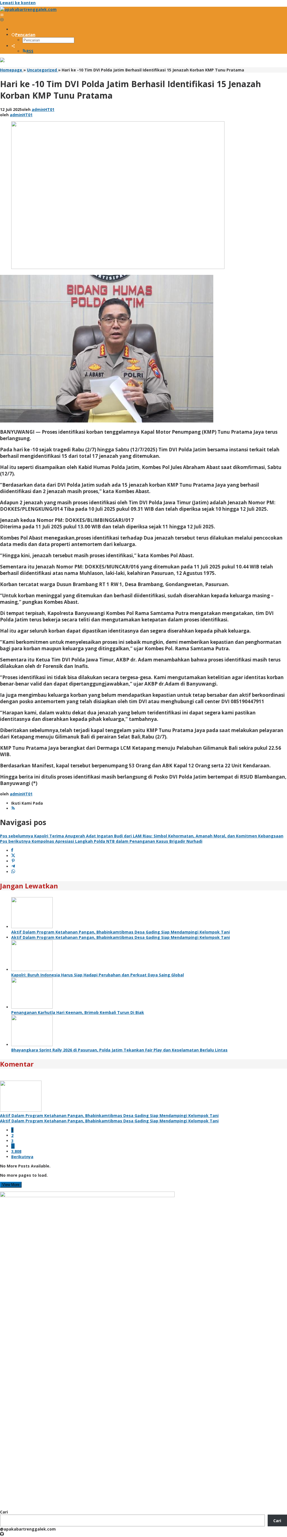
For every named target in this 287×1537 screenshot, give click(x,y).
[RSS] (13, 808)
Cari (4, 1512)
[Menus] (2, 14)
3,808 (16, 1151)
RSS (29, 51)
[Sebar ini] (12, 850)
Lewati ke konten (18, 2)
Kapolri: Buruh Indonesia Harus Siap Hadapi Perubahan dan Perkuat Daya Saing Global (97, 975)
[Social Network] (13, 45)
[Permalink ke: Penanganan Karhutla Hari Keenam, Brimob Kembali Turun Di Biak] (32, 1007)
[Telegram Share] (13, 866)
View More (10, 1185)
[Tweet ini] (13, 855)
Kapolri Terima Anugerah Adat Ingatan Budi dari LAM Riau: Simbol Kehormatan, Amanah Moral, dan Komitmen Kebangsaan (141, 836)
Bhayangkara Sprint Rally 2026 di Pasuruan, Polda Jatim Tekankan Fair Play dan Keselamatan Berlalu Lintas (119, 1050)
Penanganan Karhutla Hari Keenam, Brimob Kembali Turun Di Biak (77, 1012)
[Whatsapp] (13, 871)
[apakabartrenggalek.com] (28, 9)
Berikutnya (22, 1156)
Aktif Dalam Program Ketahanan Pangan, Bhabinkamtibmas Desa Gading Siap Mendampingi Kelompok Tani (120, 932)
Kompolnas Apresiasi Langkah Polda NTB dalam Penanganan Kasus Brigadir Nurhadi (101, 841)
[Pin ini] (13, 861)
